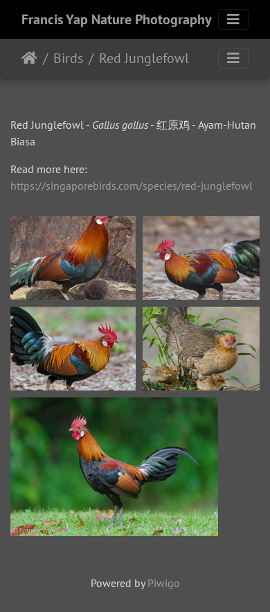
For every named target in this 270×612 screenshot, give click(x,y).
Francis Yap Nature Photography (116, 19)
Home (29, 58)
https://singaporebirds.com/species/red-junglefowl (131, 185)
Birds (68, 58)
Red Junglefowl (144, 58)
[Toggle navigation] (233, 19)
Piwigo (163, 583)
